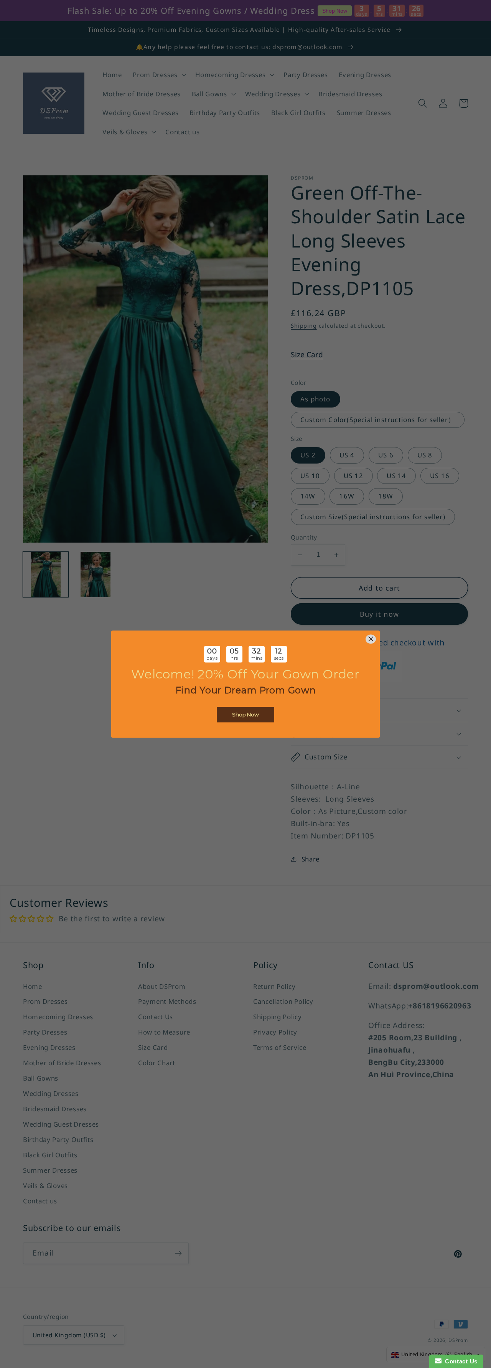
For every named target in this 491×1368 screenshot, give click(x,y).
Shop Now (245, 714)
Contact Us (460, 1361)
